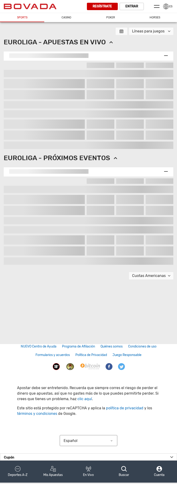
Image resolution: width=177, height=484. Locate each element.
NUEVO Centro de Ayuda (38, 346)
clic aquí (84, 399)
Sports (22, 17)
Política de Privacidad (91, 355)
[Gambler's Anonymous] (70, 366)
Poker (110, 17)
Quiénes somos (111, 346)
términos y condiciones (37, 413)
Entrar (131, 6)
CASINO (66, 17)
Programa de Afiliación (78, 346)
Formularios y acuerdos (52, 355)
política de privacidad (124, 408)
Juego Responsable (127, 355)
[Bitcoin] (90, 366)
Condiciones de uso (142, 346)
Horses (155, 17)
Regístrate (102, 6)
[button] (17, 472)
